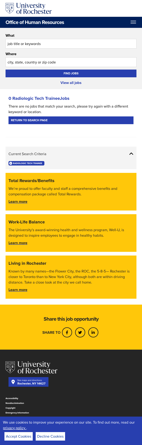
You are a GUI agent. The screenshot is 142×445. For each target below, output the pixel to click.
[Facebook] (67, 332)
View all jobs (71, 82)
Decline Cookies (50, 436)
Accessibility (12, 398)
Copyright (10, 408)
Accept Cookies (18, 436)
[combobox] (71, 41)
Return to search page (29, 120)
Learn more (18, 201)
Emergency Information (17, 412)
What (10, 35)
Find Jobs (71, 73)
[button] (71, 154)
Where (11, 54)
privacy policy (14, 428)
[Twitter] (80, 332)
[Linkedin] (93, 332)
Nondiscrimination (15, 403)
